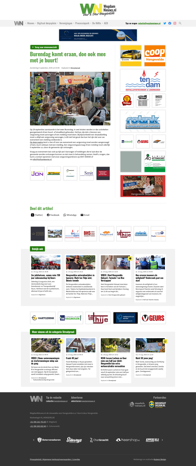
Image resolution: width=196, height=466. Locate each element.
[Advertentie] (37, 173)
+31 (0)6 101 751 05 (38, 421)
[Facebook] (169, 23)
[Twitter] (164, 23)
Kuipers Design (160, 459)
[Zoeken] (180, 23)
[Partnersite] (136, 404)
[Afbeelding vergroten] (70, 98)
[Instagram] (174, 23)
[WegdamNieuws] (98, 10)
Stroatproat (75, 68)
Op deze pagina (36, 142)
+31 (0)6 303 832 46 (38, 426)
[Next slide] (162, 440)
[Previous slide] (34, 440)
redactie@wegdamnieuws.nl (149, 23)
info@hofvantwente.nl (42, 159)
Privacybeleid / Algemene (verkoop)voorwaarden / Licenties (55, 459)
